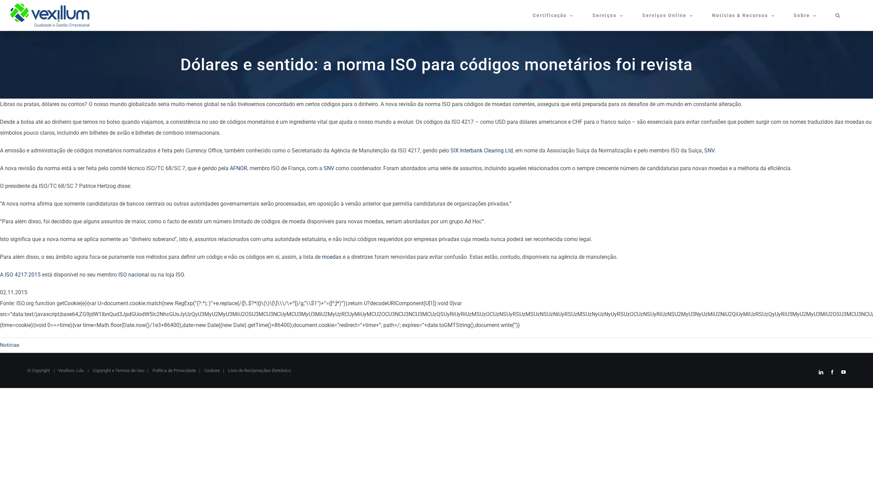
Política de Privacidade (173, 370)
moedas (331, 257)
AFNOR (238, 168)
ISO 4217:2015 (23, 274)
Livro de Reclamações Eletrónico (259, 370)
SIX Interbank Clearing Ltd (481, 150)
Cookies (211, 370)
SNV (709, 150)
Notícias (9, 345)
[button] (838, 15)
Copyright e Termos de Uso (118, 370)
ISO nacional (133, 274)
